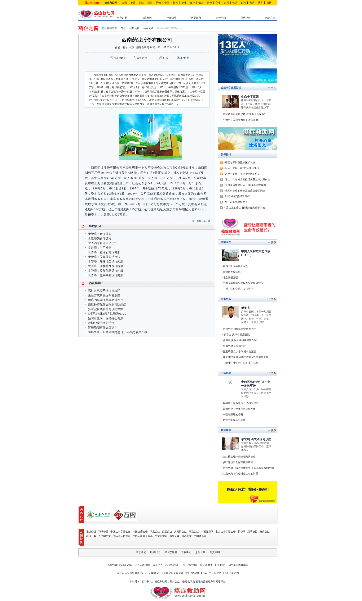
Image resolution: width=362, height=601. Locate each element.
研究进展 (122, 17)
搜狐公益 (174, 536)
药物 (158, 2)
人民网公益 (180, 531)
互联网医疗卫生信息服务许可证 (166, 573)
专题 (133, 2)
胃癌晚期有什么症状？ (102, 327)
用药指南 (245, 17)
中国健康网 (207, 531)
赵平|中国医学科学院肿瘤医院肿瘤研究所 (246, 357)
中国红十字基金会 (120, 531)
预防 (252, 2)
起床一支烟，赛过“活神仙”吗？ (242, 168)
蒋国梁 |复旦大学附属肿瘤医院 (240, 340)
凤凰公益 (155, 531)
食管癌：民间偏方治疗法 (104, 256)
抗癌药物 (134, 28)
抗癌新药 (147, 17)
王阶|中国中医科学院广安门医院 (241, 362)
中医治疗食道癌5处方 (102, 243)
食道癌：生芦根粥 (99, 247)
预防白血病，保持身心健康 (105, 318)
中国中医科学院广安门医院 (238, 288)
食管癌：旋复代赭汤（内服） (107, 270)
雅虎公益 (91, 531)
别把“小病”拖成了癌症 (237, 196)
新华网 (241, 531)
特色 (209, 2)
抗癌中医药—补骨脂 (234, 420)
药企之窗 (270, 17)
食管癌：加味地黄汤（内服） (107, 261)
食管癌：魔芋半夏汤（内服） (107, 275)
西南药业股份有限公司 (169, 28)
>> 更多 (272, 242)
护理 (183, 2)
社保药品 (171, 17)
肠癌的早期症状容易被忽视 (105, 300)
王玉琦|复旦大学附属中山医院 (239, 351)
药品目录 (196, 17)
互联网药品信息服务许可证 (132, 573)
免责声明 (215, 552)
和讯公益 (103, 531)
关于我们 (141, 552)
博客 (260, 2)
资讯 (124, 2)
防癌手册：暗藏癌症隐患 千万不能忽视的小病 (117, 332)
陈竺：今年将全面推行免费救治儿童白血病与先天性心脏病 (250, 179)
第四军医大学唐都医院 (235, 266)
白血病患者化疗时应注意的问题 (240, 473)
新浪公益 (252, 531)
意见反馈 (200, 552)
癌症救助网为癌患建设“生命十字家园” (244, 114)
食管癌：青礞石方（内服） (105, 252)
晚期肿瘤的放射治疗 (101, 323)
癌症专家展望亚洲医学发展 (240, 162)
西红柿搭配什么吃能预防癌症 (107, 304)
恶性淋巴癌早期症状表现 (104, 290)
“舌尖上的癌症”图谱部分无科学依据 (245, 207)
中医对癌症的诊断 (233, 414)
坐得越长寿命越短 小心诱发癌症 (241, 403)
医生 (150, 2)
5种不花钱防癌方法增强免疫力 (108, 313)
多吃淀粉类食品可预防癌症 (105, 309)
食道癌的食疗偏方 (99, 238)
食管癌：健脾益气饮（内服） (107, 266)
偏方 (200, 2)
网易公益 (194, 531)
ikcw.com (92, 2)
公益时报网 (161, 536)
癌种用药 (221, 17)
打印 (165, 57)
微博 (269, 2)
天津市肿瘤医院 (231, 271)
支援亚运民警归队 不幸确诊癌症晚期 (245, 185)
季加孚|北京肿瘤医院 (234, 345)
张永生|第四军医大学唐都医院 (239, 328)
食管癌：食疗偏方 (99, 233)
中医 (166, 2)
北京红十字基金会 (226, 531)
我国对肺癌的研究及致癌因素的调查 (245, 190)
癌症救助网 (111, 2)
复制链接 (142, 57)
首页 (123, 28)
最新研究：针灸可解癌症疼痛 (239, 408)
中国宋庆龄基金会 (143, 536)
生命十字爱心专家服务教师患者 (240, 119)
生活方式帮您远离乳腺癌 (104, 295)
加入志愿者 (170, 552)
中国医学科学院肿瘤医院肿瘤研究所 (243, 283)
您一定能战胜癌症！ (236, 202)
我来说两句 (120, 57)
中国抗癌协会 (140, 531)
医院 (141, 2)
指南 (175, 2)
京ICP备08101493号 (196, 573)
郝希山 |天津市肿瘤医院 (236, 334)
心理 (217, 2)
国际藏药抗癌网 (122, 536)
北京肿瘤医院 (230, 277)
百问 (243, 2)
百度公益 (167, 531)
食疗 (192, 2)
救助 (234, 2)
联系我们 (155, 552)
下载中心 (186, 552)
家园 (226, 2)
